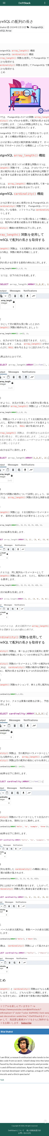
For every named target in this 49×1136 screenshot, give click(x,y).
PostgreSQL (37, 27)
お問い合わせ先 (24, 1133)
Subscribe (26, 1022)
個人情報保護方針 (33, 1130)
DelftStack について (16, 1130)
